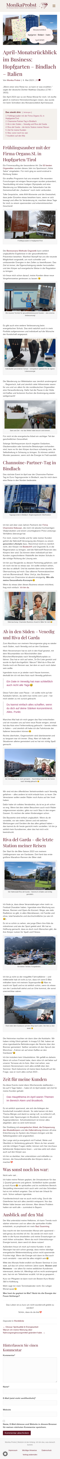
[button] (5, 1454)
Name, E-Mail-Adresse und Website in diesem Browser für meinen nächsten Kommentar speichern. (30, 1425)
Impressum (13, 1450)
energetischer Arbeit (28, 1127)
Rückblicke (19, 1321)
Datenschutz (47, 1450)
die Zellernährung (33, 1130)
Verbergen (27, 112)
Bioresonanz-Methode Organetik (22, 251)
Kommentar (9, 1355)
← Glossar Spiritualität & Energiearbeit (20, 1327)
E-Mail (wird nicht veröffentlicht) (19, 1398)
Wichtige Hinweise (29, 1450)
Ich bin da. (25, 587)
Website (7, 1410)
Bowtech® (27, 547)
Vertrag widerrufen (30, 1455)
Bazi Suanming (42, 1226)
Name (6, 1387)
